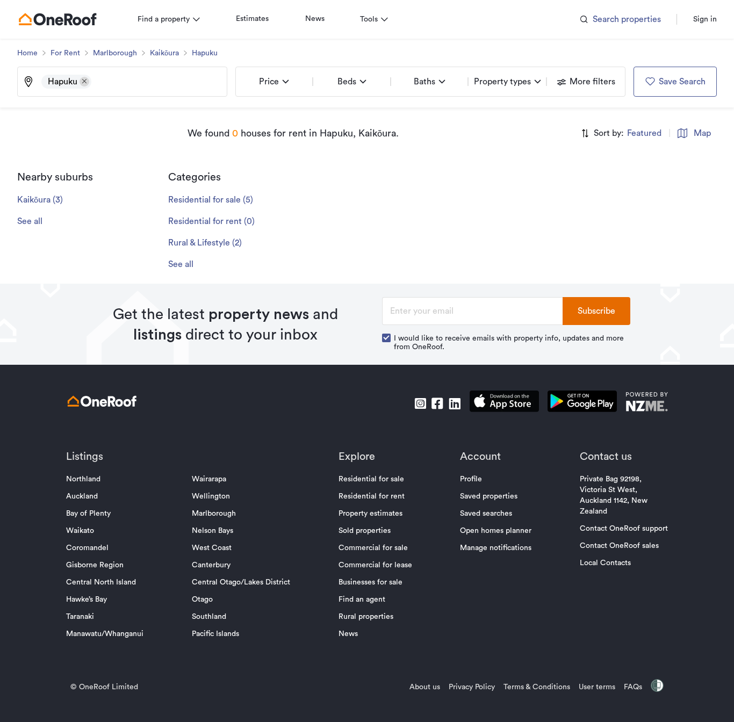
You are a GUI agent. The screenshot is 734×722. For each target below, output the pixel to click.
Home (27, 53)
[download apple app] (504, 403)
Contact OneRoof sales (619, 546)
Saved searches (486, 513)
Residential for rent (372, 496)
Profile (471, 479)
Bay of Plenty (88, 513)
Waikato (80, 531)
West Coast (212, 548)
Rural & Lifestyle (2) (205, 243)
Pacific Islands (215, 634)
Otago (202, 599)
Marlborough (115, 53)
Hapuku (205, 53)
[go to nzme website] (646, 403)
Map (702, 133)
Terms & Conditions (536, 687)
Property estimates (370, 513)
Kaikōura (164, 53)
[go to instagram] (420, 403)
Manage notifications (495, 548)
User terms (597, 687)
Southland (209, 616)
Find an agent (362, 599)
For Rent (65, 53)
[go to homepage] (57, 19)
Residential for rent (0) (211, 221)
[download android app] (582, 403)
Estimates (252, 19)
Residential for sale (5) (210, 200)
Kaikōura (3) (40, 200)
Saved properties (488, 496)
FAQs (633, 687)
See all (29, 221)
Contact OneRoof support (624, 528)
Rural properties (366, 616)
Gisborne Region (95, 565)
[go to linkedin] (454, 403)
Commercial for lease (375, 565)
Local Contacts (605, 563)
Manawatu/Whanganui (104, 634)
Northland (83, 479)
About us (424, 687)
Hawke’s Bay (86, 599)
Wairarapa (209, 479)
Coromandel (87, 548)
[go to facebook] (437, 403)
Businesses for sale (370, 582)
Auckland (82, 496)
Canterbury (211, 565)
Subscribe (596, 311)
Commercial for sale (373, 548)
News (315, 19)
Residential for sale (371, 479)
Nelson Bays (212, 531)
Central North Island (101, 582)
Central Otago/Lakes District (241, 582)
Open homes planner (495, 531)
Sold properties (365, 531)
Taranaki (80, 616)
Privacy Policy (472, 687)
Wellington (211, 496)
